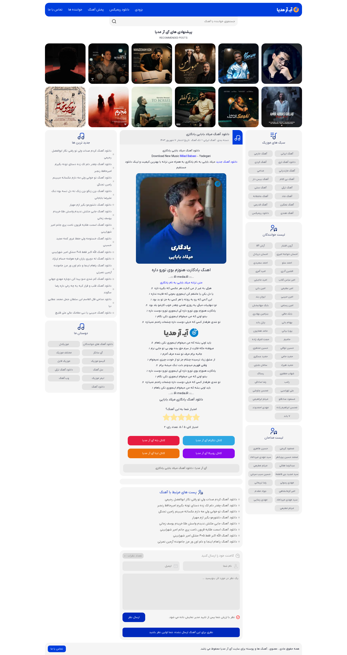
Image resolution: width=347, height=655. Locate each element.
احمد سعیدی (260, 262)
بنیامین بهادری (260, 314)
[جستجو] (114, 21)
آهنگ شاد (287, 196)
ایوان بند (260, 296)
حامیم (287, 339)
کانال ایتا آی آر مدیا (153, 453)
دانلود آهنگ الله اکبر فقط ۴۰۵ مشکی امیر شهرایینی (205, 536)
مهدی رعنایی (260, 499)
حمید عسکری (260, 356)
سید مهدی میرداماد (260, 457)
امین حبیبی (287, 296)
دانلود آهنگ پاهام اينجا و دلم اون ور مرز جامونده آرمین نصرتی (197, 542)
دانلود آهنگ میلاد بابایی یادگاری (207, 134)
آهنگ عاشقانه (260, 196)
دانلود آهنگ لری (287, 162)
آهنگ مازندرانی (287, 170)
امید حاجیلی (260, 280)
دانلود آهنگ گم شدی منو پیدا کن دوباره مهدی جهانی (80, 279)
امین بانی (260, 288)
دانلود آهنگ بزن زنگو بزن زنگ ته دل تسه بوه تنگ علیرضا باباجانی (81, 194)
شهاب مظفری (287, 373)
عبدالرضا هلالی (287, 465)
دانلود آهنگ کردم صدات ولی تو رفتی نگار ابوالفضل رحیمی (201, 499)
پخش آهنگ (96, 10)
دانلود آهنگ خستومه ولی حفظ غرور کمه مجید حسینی (83, 242)
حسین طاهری (260, 448)
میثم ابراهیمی (260, 399)
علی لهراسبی (287, 390)
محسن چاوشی (260, 390)
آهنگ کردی (260, 162)
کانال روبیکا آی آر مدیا (209, 453)
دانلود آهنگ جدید (226, 162)
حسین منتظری (260, 348)
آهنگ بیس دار (260, 179)
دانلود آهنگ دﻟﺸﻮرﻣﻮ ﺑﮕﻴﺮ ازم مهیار (214, 518)
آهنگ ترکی (287, 187)
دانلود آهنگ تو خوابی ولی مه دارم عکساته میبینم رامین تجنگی (197, 511)
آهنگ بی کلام (287, 179)
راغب (287, 382)
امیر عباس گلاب (287, 280)
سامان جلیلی (260, 365)
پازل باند (260, 322)
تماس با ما (55, 10)
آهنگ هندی (287, 213)
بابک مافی (287, 314)
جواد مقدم (260, 491)
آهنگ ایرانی (287, 153)
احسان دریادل (260, 254)
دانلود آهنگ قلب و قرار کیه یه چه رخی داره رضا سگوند (83, 289)
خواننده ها (75, 10)
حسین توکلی (287, 348)
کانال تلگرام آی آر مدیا (209, 440)
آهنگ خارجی (260, 153)
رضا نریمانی (260, 482)
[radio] (196, 418)
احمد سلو (287, 262)
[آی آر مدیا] (287, 10)
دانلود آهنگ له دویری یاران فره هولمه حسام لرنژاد (81, 259)
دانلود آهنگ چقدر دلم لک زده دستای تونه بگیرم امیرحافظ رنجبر (197, 505)
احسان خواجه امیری (287, 254)
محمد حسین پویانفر (287, 457)
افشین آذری (287, 271)
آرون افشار (287, 245)
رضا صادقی (260, 382)
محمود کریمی (287, 448)
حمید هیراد (287, 365)
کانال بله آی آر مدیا (153, 440)
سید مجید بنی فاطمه (287, 474)
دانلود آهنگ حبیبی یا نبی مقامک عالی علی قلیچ (83, 313)
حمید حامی (287, 356)
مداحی (260, 170)
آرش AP (260, 245)
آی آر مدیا (201, 468)
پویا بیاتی (287, 331)
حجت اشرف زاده (260, 339)
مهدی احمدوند (260, 407)
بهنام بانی (287, 322)
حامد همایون (260, 331)
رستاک (260, 373)
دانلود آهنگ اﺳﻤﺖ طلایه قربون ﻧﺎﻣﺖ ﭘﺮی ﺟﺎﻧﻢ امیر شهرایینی (198, 530)
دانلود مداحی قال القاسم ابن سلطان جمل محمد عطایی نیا (79, 302)
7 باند (287, 416)
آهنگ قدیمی (260, 204)
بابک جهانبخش (260, 305)
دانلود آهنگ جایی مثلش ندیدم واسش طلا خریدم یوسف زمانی (198, 524)
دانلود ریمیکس (119, 10)
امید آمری (260, 271)
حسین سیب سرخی (260, 474)
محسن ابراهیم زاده (287, 407)
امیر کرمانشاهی (287, 491)
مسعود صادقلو (287, 399)
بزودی (139, 10)
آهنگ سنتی (260, 187)
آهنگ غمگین (287, 204)
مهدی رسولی (287, 482)
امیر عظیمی (287, 288)
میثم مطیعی (260, 465)
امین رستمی (287, 305)
